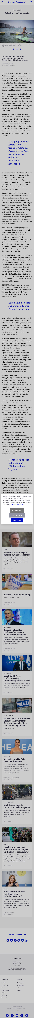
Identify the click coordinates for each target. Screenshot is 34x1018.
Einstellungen (17, 515)
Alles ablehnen (17, 510)
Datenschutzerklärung (17, 504)
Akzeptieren (17, 520)
